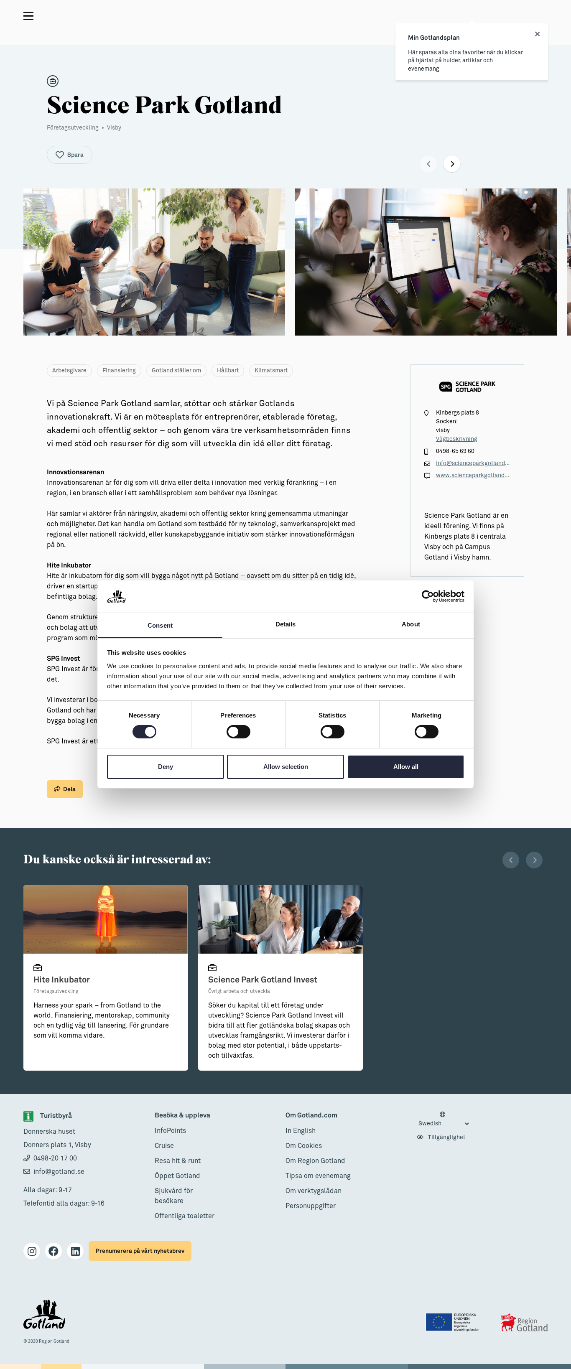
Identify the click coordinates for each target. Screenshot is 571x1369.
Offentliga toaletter (184, 1216)
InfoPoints (170, 1130)
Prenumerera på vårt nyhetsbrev (140, 1251)
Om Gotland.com (311, 1115)
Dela (69, 789)
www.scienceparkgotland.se (474, 475)
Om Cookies (304, 1146)
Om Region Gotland (315, 1161)
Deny (165, 766)
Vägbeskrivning (456, 439)
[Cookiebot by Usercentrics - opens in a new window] (427, 596)
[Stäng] (537, 34)
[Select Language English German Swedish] (443, 1119)
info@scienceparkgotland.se (474, 463)
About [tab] (411, 624)
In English (301, 1130)
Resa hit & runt (178, 1161)
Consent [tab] (160, 625)
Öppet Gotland (177, 1176)
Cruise (164, 1146)
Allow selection (285, 766)
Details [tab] (285, 624)
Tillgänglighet (446, 1137)
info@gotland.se (58, 1171)
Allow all (405, 766)
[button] (428, 163)
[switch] (238, 731)
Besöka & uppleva (182, 1115)
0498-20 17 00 (55, 1158)
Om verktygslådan (314, 1191)
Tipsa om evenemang (318, 1176)
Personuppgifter (311, 1206)
